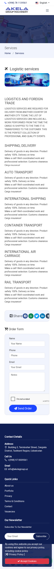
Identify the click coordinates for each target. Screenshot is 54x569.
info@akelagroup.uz (18, 469)
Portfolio (9, 491)
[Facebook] (25, 316)
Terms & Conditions (14, 501)
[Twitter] (36, 316)
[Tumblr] (48, 316)
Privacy (8, 496)
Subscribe (41, 536)
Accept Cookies (28, 561)
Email (12, 362)
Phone (12, 350)
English (43, 2)
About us (9, 486)
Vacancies (10, 511)
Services (19, 53)
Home (8, 53)
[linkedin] (42, 316)
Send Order (24, 408)
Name (12, 338)
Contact (8, 506)
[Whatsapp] (31, 316)
